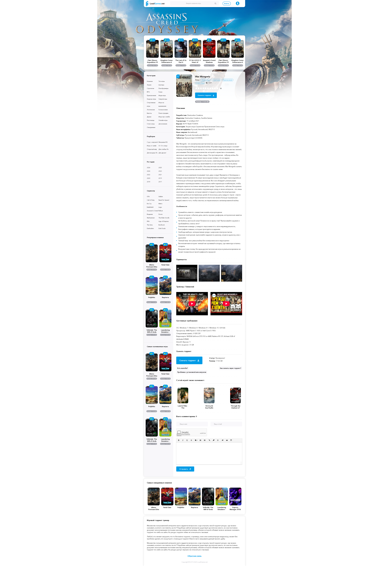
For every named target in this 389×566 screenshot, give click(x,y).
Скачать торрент (205, 95)
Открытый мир (152, 149)
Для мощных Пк (152, 153)
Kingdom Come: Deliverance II (167, 61)
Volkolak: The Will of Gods (152, 331)
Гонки (160, 92)
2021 (160, 175)
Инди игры (162, 95)
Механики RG (163, 142)
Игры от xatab (151, 146)
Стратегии (150, 88)
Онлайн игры (163, 120)
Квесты (149, 113)
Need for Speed (164, 200)
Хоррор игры (151, 99)
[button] (179, 440)
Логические (151, 110)
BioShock (162, 225)
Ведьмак (150, 214)
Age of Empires (164, 221)
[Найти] (215, 3)
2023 (160, 171)
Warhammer (151, 218)
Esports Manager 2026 (235, 508)
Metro (160, 204)
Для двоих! (162, 153)
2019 (160, 178)
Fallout (161, 211)
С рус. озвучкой (152, 142)
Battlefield (150, 207)
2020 (148, 178)
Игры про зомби (164, 117)
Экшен (149, 85)
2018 (148, 182)
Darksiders (150, 228)
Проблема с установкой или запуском (191, 372)
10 (217, 88)
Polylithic (151, 297)
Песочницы (150, 120)
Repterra (165, 297)
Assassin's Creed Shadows (209, 61)
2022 (148, 175)
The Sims (150, 225)
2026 (148, 167)
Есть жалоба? (182, 368)
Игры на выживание (162, 104)
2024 (148, 171)
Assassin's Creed (152, 211)
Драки (149, 117)
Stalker (161, 196)
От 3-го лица (163, 146)
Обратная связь (194, 556)
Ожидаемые (151, 127)
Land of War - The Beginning (183, 407)
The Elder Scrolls (164, 218)
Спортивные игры (151, 104)
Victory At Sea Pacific (209, 407)
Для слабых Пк (163, 149)
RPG (148, 92)
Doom (160, 214)
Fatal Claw (165, 265)
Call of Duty (150, 200)
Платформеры (163, 88)
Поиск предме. (164, 113)
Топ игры (162, 81)
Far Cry (149, 204)
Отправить (183, 469)
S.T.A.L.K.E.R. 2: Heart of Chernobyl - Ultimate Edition (195, 61)
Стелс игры (151, 124)
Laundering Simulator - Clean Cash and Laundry (165, 331)
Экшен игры (205, 80)
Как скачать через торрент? (230, 368)
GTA (148, 196)
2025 (160, 167)
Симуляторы (163, 99)
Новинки (150, 81)
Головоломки (163, 110)
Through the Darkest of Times (235, 407)
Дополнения (163, 124)
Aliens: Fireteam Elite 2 (151, 265)
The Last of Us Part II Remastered (180, 61)
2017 (160, 182)
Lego (160, 207)
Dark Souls (162, 228)
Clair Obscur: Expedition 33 (152, 61)
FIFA (148, 221)
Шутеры (161, 85)
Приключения (151, 95)
